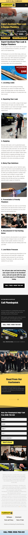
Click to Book (5, 38)
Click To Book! (7, 442)
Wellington (9, 517)
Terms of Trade (20, 520)
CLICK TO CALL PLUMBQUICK (14, 1)
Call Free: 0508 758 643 (14, 285)
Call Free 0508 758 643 (20, 38)
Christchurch (18, 517)
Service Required (7, 438)
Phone (3, 424)
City (3, 433)
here (20, 506)
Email (4, 428)
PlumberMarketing (19, 524)
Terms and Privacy (8, 520)
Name (4, 419)
